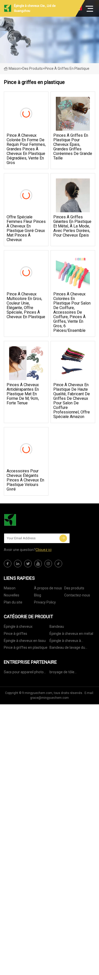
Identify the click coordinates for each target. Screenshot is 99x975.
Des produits (32, 68)
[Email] (63, 538)
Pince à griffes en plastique (25, 647)
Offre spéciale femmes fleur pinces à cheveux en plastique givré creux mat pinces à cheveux (26, 228)
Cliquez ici (44, 550)
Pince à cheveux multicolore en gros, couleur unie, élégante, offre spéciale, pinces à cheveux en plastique (26, 305)
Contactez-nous (77, 595)
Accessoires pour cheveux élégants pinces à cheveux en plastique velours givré (25, 480)
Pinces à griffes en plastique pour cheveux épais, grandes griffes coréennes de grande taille (72, 146)
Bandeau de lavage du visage (67, 648)
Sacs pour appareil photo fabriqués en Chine (24, 673)
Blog (37, 595)
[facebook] (7, 563)
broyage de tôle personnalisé (62, 673)
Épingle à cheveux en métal (71, 634)
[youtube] (38, 563)
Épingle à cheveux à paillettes (65, 641)
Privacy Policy (45, 602)
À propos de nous (48, 588)
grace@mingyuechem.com (49, 698)
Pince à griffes (15, 634)
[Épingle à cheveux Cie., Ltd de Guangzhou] (29, 520)
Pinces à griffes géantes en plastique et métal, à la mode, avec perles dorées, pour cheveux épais (72, 226)
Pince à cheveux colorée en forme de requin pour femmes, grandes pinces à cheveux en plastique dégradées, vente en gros (26, 149)
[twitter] (28, 563)
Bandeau (57, 626)
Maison (14, 68)
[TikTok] (58, 563)
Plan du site (13, 602)
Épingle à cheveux (18, 626)
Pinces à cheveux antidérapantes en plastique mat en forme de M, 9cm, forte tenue (23, 394)
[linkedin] (18, 563)
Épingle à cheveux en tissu (25, 641)
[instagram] (48, 563)
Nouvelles (11, 595)
